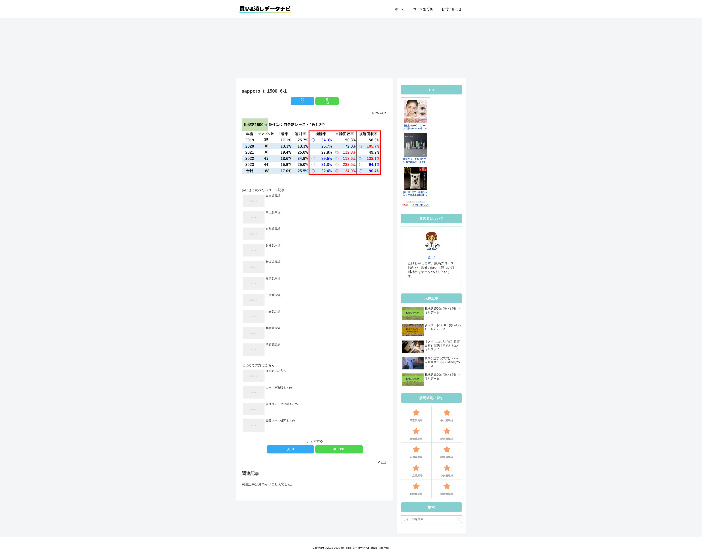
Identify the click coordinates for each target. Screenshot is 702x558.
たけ (431, 257)
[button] (458, 519)
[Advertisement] (351, 48)
